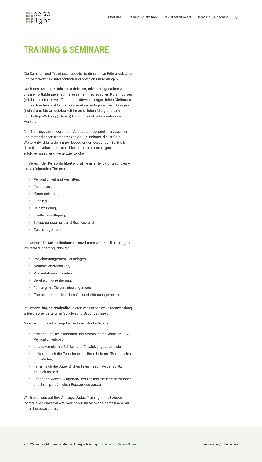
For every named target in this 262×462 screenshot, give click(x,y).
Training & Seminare (143, 17)
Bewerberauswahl (177, 17)
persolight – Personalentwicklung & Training (66, 444)
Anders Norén (126, 444)
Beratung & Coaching (213, 17)
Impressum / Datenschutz (220, 444)
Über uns (115, 17)
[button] (236, 17)
